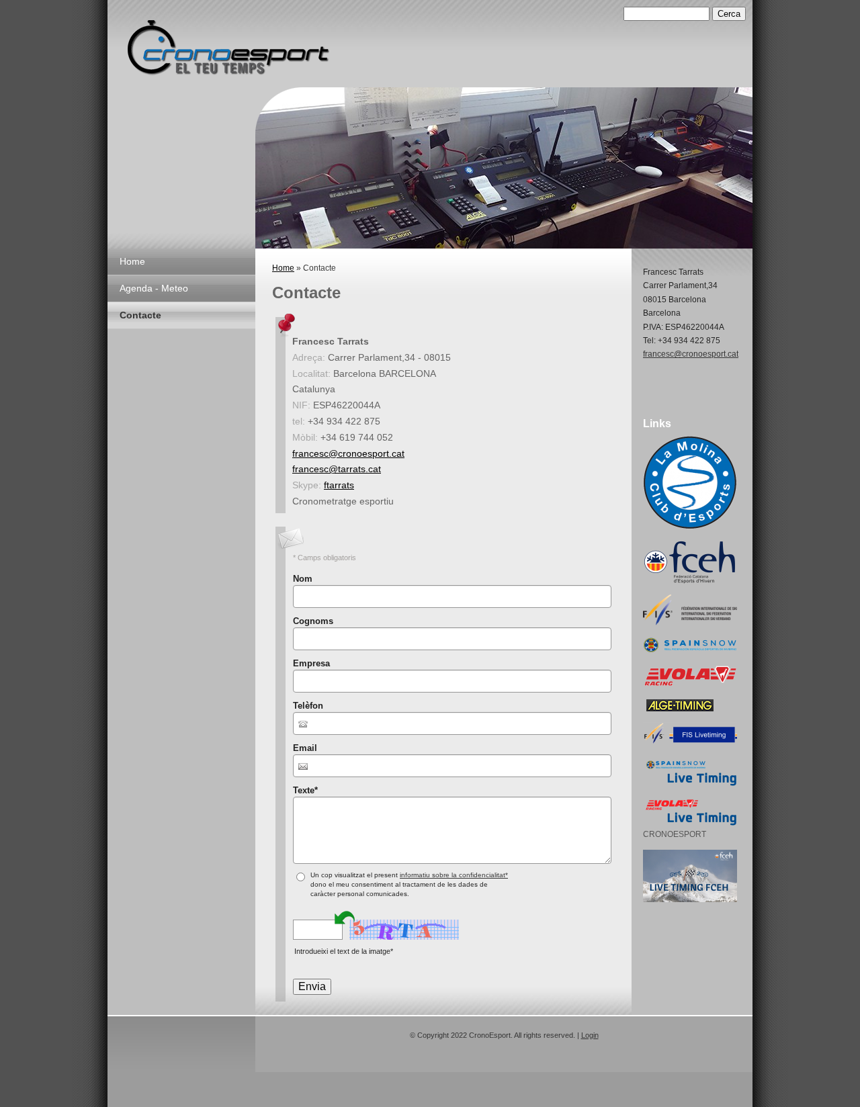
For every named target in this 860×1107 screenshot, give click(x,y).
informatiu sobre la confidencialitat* (454, 875)
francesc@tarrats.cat (336, 468)
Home (132, 261)
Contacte (140, 315)
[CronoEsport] (228, 53)
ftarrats (339, 485)
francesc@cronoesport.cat (348, 453)
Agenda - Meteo (154, 288)
